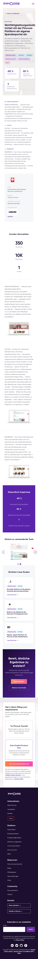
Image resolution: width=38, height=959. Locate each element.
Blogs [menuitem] (9, 868)
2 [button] (20, 564)
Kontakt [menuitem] (10, 900)
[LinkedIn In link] (25, 945)
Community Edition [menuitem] (13, 846)
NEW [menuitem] (9, 854)
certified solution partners (13, 775)
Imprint (33, 949)
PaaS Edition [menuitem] (11, 829)
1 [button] (18, 564)
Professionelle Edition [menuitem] (14, 838)
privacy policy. (19, 779)
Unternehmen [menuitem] (13, 801)
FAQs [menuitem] (9, 880)
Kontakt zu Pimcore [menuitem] (14, 911)
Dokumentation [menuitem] (12, 890)
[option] (19, 551)
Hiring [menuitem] (11, 818)
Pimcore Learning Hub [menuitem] (14, 864)
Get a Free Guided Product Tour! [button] (19, 764)
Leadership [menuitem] (11, 809)
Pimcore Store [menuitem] (12, 850)
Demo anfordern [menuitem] (14, 905)
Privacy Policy (20, 940)
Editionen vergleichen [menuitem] (14, 842)
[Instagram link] (21, 945)
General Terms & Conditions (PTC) (24, 951)
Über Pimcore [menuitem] (11, 805)
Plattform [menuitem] (11, 825)
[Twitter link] (16, 945)
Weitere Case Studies (19, 688)
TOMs (19, 953)
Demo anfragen (19, 681)
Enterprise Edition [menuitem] (13, 834)
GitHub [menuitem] (9, 894)
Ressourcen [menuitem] (12, 860)
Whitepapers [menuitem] (11, 872)
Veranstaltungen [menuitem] (12, 876)
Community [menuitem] (12, 886)
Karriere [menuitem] (9, 813)
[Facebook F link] (12, 945)
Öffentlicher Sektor (13, 197)
